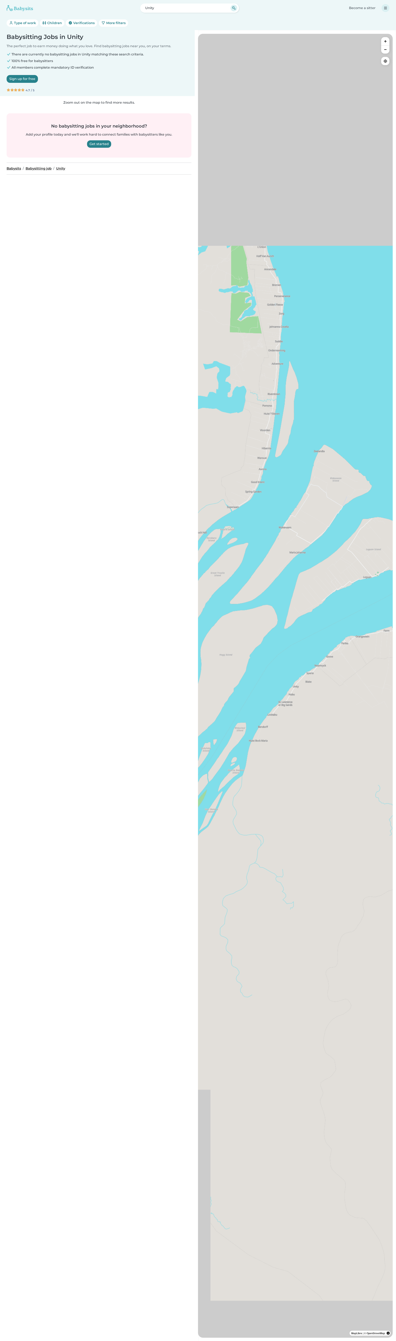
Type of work (24, 23)
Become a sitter (362, 8)
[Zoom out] (385, 49)
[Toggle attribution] (388, 1333)
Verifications (83, 23)
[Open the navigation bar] (385, 8)
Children (54, 23)
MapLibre (356, 1333)
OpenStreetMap (376, 1333)
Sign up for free (22, 79)
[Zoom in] (385, 41)
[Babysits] (20, 8)
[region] (295, 686)
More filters (115, 23)
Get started (99, 144)
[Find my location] (385, 61)
